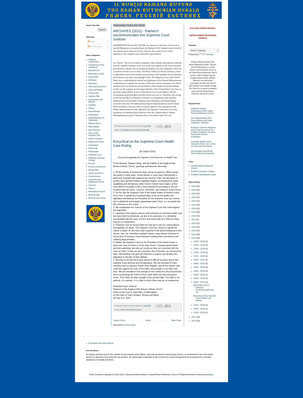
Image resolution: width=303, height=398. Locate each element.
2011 (193, 317)
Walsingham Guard (96, 191)
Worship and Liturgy (97, 198)
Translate (210, 54)
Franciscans (93, 93)
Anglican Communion (93, 60)
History (91, 108)
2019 (193, 212)
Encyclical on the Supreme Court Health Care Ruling (204, 298)
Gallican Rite (93, 96)
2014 (193, 231)
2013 (193, 234)
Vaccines (92, 185)
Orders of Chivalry (96, 142)
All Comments (96, 46)
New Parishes (94, 130)
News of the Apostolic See (94, 134)
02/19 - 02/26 (199, 312)
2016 (193, 223)
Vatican (91, 188)
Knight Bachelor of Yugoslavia (96, 119)
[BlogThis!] (160, 126)
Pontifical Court (94, 155)
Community (124, 130)
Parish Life (93, 148)
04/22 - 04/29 (199, 305)
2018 (193, 216)
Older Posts (176, 320)
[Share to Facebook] (166, 126)
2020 (193, 208)
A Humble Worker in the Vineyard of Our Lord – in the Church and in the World (203, 144)
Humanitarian (94, 111)
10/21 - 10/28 (199, 256)
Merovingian (93, 127)
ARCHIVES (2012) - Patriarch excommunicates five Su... (203, 288)
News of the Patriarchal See (131, 310)
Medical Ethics (94, 123)
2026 (193, 186)
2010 (193, 321)
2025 (193, 190)
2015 (193, 227)
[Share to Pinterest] (169, 126)
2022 (193, 201)
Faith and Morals (95, 90)
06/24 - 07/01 (199, 282)
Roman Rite (93, 170)
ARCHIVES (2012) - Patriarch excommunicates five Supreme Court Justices (141, 35)
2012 (193, 238)
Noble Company (95, 139)
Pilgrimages (93, 151)
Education (92, 83)
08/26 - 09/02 (199, 271)
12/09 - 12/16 (199, 249)
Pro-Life (91, 163)
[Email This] (157, 126)
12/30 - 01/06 (199, 241)
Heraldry (92, 105)
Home (148, 320)
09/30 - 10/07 (199, 260)
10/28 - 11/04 (199, 252)
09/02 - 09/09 (199, 267)
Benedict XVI (93, 70)
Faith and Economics (97, 86)
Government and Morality (139, 130)
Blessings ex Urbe (96, 74)
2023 (193, 197)
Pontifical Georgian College (203, 171)
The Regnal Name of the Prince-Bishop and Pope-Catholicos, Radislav (202, 120)
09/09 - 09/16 (199, 263)
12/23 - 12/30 (199, 245)
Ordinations (93, 145)
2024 (193, 194)
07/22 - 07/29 (199, 278)
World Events (94, 195)
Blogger (210, 374)
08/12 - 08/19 (199, 275)
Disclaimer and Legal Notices (101, 343)
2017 (193, 219)
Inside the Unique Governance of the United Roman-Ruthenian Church (202, 110)
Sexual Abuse (94, 176)
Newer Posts (119, 320)
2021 (193, 205)
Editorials (92, 80)
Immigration (93, 115)
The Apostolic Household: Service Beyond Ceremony (202, 152)
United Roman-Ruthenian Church (96, 181)
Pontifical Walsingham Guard (203, 175)
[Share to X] (163, 126)
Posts (92, 42)
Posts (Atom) (130, 325)
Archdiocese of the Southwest (96, 66)
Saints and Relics (95, 173)
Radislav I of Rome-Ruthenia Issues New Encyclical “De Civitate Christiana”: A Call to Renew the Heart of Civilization (203, 132)
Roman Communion (97, 167)
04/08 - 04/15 (199, 309)
